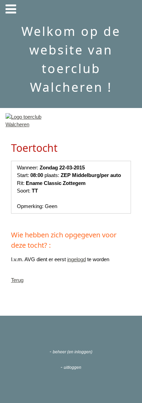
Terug (17, 280)
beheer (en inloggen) (72, 352)
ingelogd (76, 259)
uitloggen (72, 367)
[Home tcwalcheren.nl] (27, 124)
